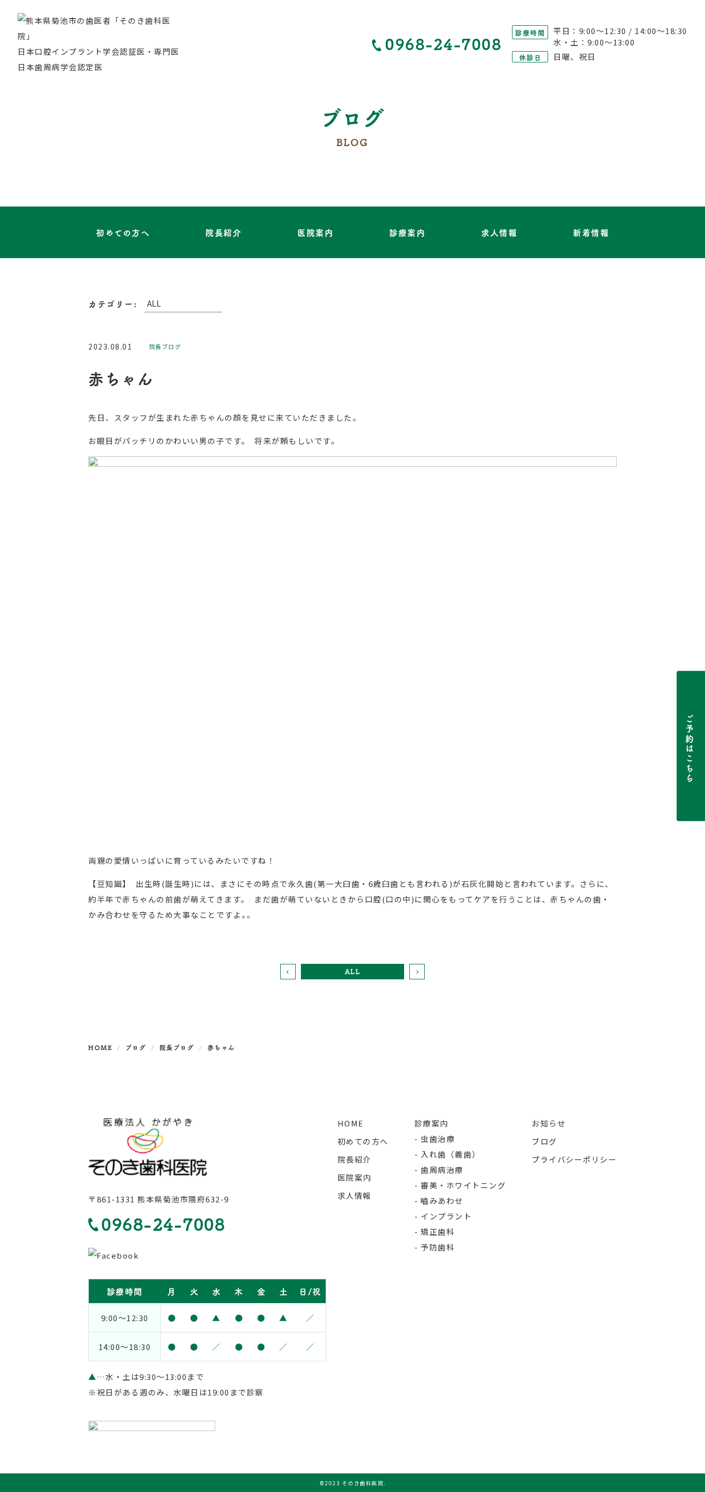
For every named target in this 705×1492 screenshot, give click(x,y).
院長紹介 (223, 232)
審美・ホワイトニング (463, 1185)
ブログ (544, 1141)
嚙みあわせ (442, 1200)
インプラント (446, 1216)
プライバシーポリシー (574, 1159)
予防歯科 (438, 1247)
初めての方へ (123, 232)
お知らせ (549, 1123)
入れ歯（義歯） (450, 1154)
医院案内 (315, 232)
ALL (353, 971)
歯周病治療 (442, 1169)
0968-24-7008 (443, 44)
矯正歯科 (438, 1231)
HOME (351, 1123)
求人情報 (499, 232)
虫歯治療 (438, 1138)
